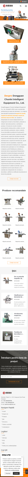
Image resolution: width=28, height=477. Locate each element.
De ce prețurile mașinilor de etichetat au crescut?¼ (19, 277)
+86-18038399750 (7, 400)
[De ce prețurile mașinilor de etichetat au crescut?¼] (8, 282)
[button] (15, 19)
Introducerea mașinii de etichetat (18, 314)
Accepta (16, 473)
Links (3, 435)
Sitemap (4, 438)
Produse (4, 416)
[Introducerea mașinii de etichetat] (8, 319)
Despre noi (5, 414)
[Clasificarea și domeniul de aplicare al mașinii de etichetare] (8, 300)
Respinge (8, 473)
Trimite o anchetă (6, 424)
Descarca (4, 421)
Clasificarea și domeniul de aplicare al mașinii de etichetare (18, 296)
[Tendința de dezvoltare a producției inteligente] (8, 337)
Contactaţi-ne (5, 427)
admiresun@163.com (10, 404)
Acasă (4, 411)
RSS (3, 440)
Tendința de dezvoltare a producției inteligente (18, 333)
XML (3, 443)
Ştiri (3, 419)
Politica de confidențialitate (12, 470)
